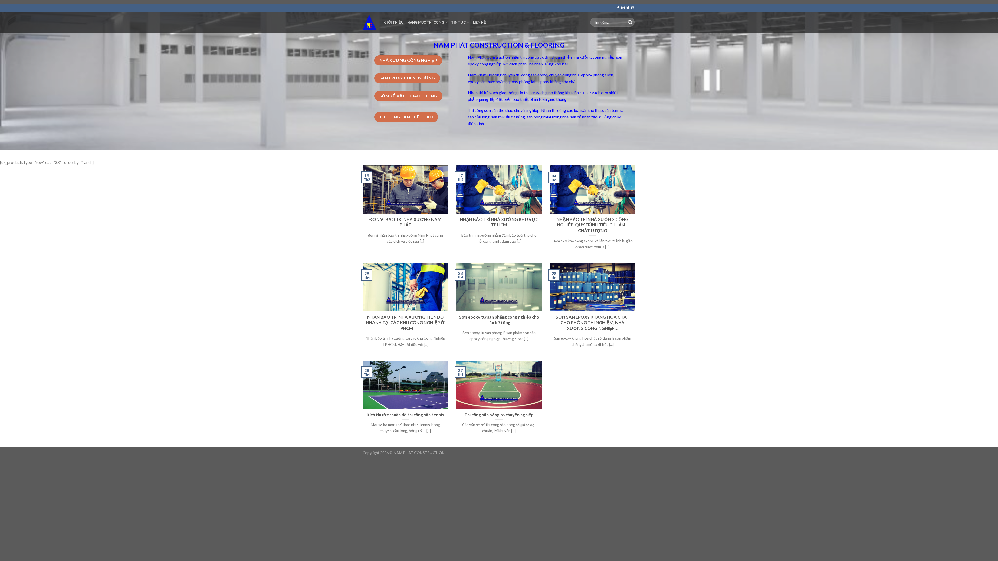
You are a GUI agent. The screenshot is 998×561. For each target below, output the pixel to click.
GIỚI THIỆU (394, 22)
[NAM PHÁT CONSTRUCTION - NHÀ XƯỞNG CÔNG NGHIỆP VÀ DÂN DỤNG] (369, 22)
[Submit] (630, 22)
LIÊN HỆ (479, 22)
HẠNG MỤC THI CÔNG (425, 22)
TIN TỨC (458, 22)
